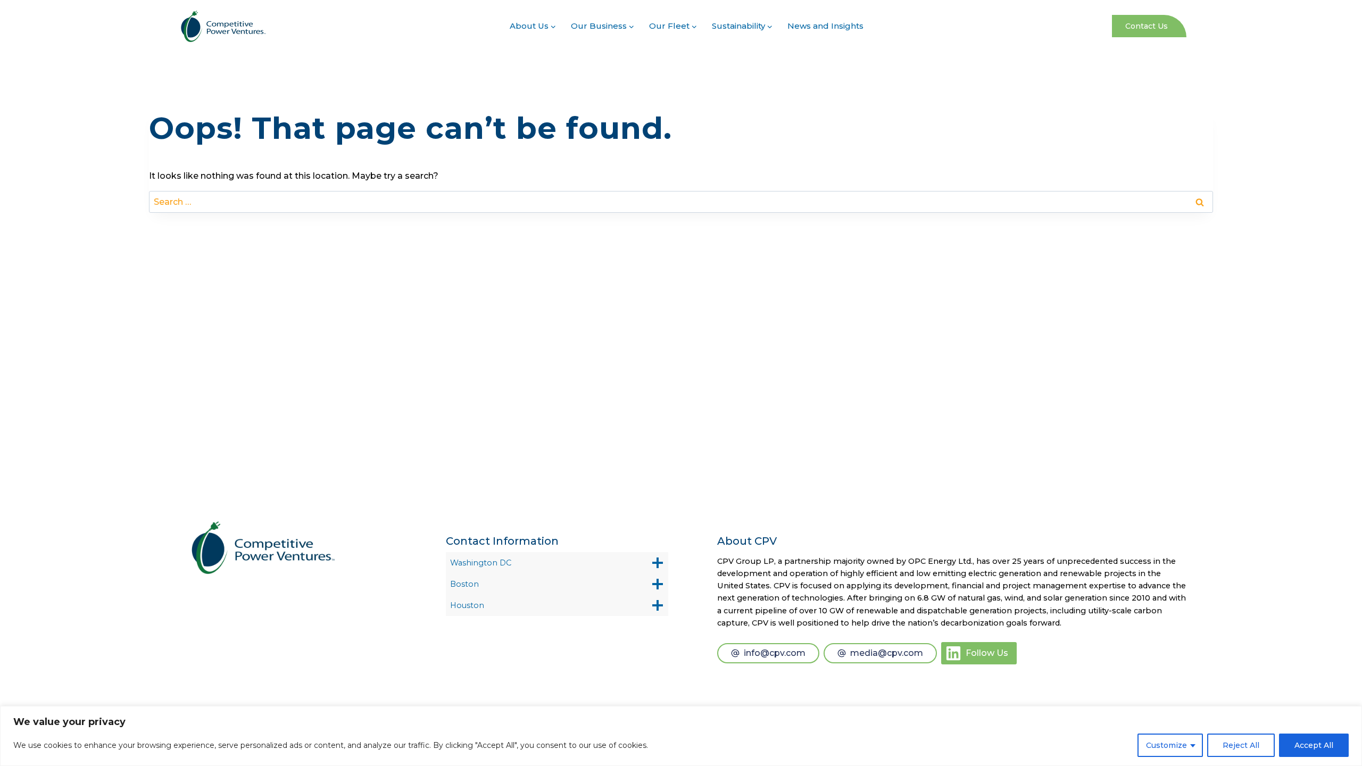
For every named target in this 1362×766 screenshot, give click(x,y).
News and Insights (825, 26)
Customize (1166, 745)
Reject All (1241, 745)
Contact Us (1146, 26)
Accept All (1313, 745)
